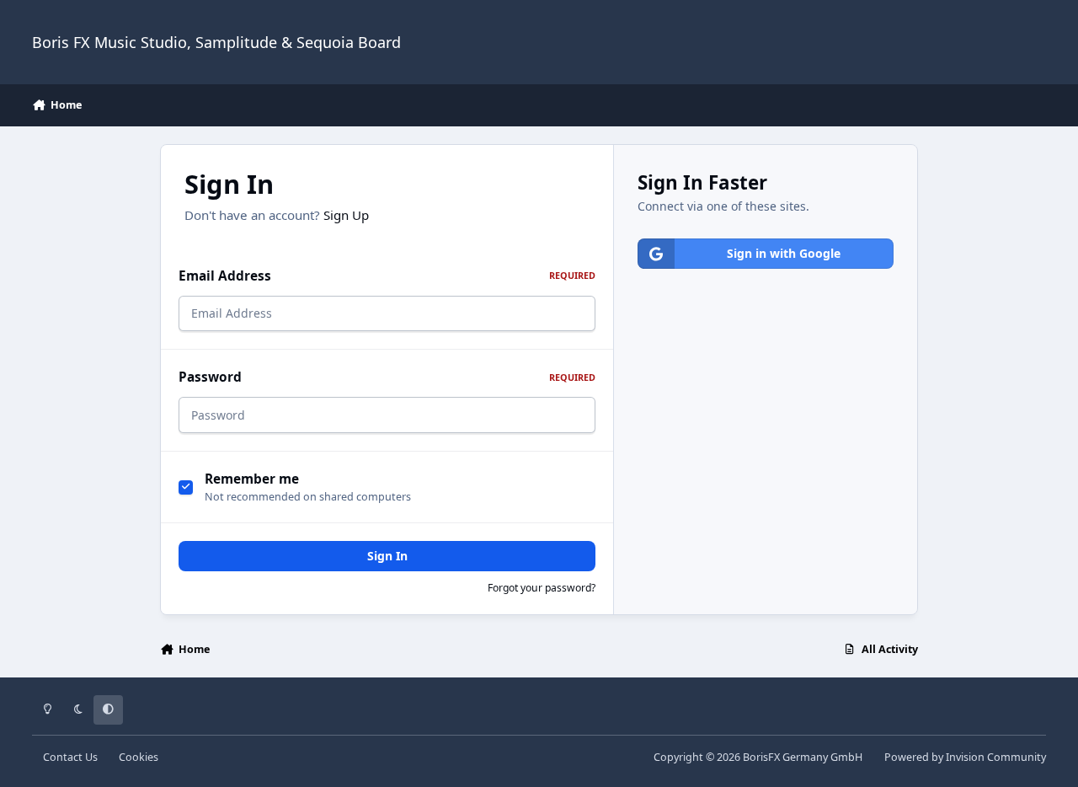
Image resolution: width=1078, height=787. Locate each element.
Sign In (387, 556)
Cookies (138, 757)
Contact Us (70, 757)
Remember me (252, 479)
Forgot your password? (541, 588)
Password (387, 377)
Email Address (387, 276)
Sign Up (346, 214)
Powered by (965, 757)
